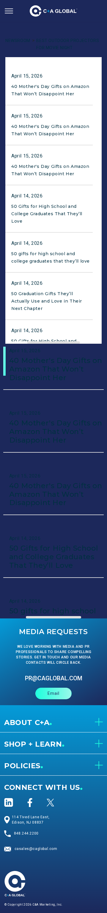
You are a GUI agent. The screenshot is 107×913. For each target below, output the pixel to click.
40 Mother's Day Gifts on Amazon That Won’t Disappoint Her (55, 369)
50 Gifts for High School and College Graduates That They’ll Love (46, 214)
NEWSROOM (17, 40)
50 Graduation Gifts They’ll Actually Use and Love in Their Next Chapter (46, 301)
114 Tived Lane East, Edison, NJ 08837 (31, 819)
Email (53, 693)
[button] (8, 10)
